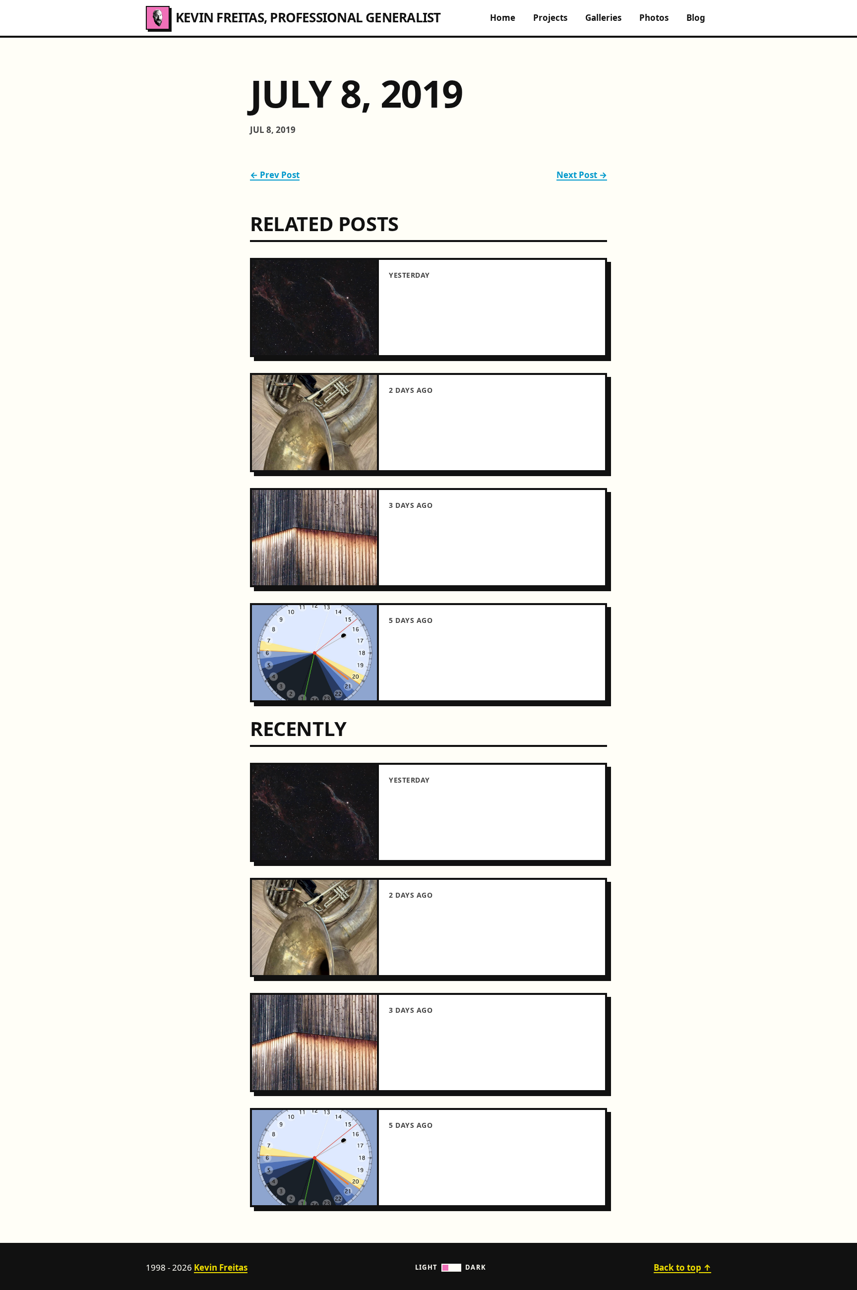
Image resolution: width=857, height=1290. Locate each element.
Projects (550, 17)
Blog (695, 17)
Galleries (603, 17)
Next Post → (581, 175)
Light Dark (451, 1267)
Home (502, 17)
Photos (654, 17)
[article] (428, 307)
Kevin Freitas (220, 1267)
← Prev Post (275, 175)
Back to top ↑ (682, 1267)
